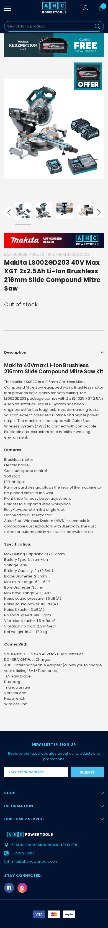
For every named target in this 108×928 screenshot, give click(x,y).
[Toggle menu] (7, 8)
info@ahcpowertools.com (34, 861)
